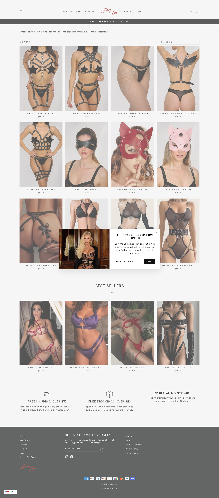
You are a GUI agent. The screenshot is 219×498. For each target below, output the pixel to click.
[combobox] (10, 492)
